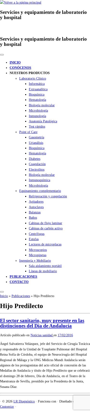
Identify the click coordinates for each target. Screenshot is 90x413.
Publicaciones (21, 296)
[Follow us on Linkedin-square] (14, 28)
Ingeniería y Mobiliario (35, 260)
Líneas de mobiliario (43, 271)
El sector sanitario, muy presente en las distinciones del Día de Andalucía (42, 323)
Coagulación (37, 164)
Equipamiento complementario (40, 191)
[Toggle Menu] (2, 54)
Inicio (4, 296)
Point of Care (28, 132)
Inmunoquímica (39, 180)
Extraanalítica (38, 89)
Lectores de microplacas (45, 244)
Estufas (34, 239)
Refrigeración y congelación (48, 196)
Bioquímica (36, 94)
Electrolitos (36, 169)
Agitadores (36, 201)
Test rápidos (37, 126)
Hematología (37, 100)
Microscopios (38, 250)
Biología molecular (42, 105)
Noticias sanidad (42, 335)
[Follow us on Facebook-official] (3, 28)
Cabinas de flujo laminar (45, 223)
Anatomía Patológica (43, 121)
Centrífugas (36, 234)
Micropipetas (37, 255)
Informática (37, 84)
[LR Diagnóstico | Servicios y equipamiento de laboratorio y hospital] (20, 2)
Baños (33, 217)
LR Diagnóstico (24, 401)
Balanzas (35, 212)
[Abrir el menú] (2, 292)
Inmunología (37, 116)
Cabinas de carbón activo (46, 228)
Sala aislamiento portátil (45, 266)
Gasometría (36, 137)
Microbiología (38, 110)
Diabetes (34, 159)
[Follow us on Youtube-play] (8, 28)
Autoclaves (36, 207)
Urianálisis (36, 143)
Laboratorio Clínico (32, 78)
